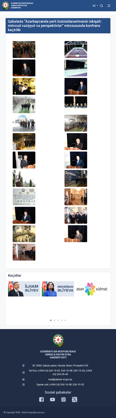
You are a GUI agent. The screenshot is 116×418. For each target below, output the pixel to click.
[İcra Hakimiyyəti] (5, 5)
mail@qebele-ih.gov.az (60, 379)
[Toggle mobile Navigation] (109, 6)
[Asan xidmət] (92, 288)
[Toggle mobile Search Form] (101, 5)
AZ (94, 5)
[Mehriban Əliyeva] (58, 288)
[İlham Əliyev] (24, 288)
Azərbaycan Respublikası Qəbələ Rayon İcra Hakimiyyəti (22, 5)
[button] (51, 320)
